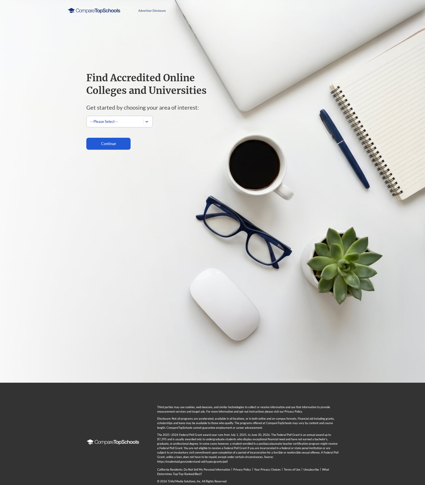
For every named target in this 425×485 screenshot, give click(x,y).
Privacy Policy (242, 469)
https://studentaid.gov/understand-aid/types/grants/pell (192, 461)
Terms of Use (292, 469)
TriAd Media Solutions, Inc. (184, 481)
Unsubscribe (311, 469)
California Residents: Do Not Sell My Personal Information (193, 469)
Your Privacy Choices (267, 469)
